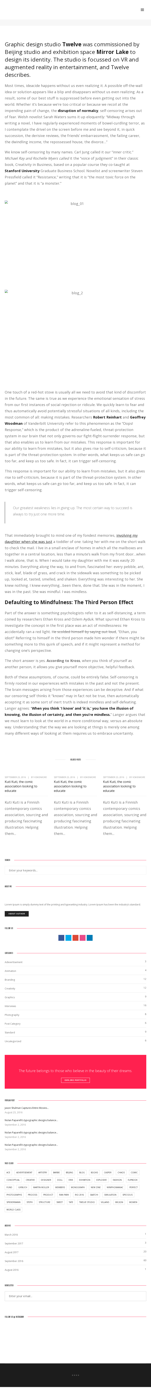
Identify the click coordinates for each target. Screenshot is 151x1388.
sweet (59, 1202)
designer (46, 1180)
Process (32, 1194)
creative (30, 1180)
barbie (56, 1172)
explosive (101, 1180)
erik (71, 1180)
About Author (16, 914)
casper (107, 1172)
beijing (69, 1172)
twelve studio (87, 1202)
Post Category (12, 1023)
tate (71, 1202)
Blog (82, 1172)
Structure (44, 1202)
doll (60, 1180)
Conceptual (13, 1180)
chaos (121, 1172)
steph (30, 1202)
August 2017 (11, 1252)
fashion (117, 1180)
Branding (10, 979)
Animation (10, 971)
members (60, 1187)
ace (8, 1172)
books (94, 1172)
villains (105, 1202)
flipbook (132, 1180)
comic (134, 1172)
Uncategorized (13, 1041)
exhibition (84, 1180)
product (48, 1194)
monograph (78, 1187)
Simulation (110, 1194)
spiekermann (13, 1202)
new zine (96, 1187)
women (133, 1202)
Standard (10, 1032)
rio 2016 (79, 1194)
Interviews (10, 1006)
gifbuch (22, 1187)
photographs (14, 1194)
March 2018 (11, 1234)
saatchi (94, 1194)
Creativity (10, 988)
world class (13, 1209)
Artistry (42, 1172)
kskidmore (40, 777)
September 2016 (14, 1261)
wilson (119, 1202)
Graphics (10, 997)
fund (9, 1187)
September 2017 (14, 1243)
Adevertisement (13, 962)
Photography (12, 1015)
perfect (133, 1187)
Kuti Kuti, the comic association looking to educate (21, 786)
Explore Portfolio (76, 1080)
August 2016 (11, 1270)
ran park (64, 1194)
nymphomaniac (115, 1187)
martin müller (41, 1187)
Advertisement (24, 1172)
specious (127, 1194)
